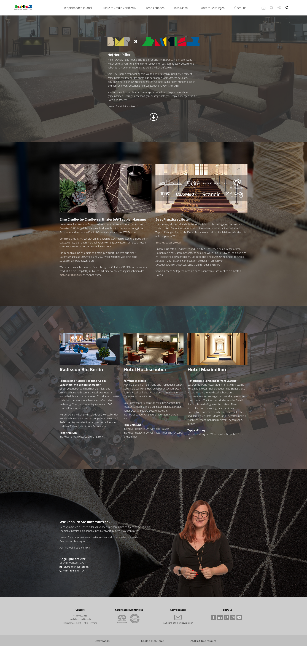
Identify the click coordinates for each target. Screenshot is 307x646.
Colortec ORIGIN (69, 228)
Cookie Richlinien (153, 641)
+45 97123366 (80, 615)
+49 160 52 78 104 (74, 570)
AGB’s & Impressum (203, 641)
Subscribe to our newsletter (178, 622)
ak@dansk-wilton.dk (76, 566)
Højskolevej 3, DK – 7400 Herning (80, 622)
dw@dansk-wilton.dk (80, 619)
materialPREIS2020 (71, 275)
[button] (263, 8)
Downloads (102, 641)
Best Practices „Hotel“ (168, 242)
